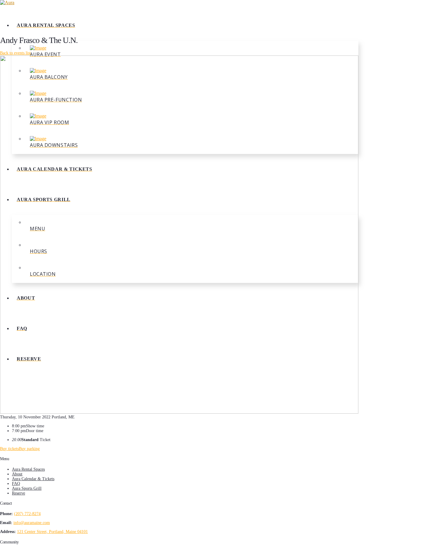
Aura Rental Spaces (28, 469)
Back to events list (15, 53)
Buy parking (29, 448)
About (17, 474)
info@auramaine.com (31, 522)
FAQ (16, 483)
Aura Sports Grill (27, 488)
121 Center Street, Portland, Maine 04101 (52, 531)
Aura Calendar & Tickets (33, 479)
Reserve (18, 493)
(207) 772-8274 (27, 514)
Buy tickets (9, 448)
